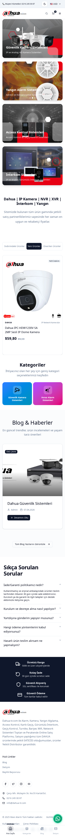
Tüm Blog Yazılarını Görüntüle (30, 544)
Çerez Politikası (30, 823)
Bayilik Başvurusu (11, 772)
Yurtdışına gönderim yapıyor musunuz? (29, 618)
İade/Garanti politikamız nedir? (23, 585)
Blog (4, 762)
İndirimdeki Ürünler (14, 246)
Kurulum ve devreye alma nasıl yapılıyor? (30, 609)
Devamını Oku (21, 517)
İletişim (6, 767)
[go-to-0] (30, 98)
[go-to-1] (32, 98)
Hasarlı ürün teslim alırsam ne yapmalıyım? (23, 643)
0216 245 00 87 (28, 4)
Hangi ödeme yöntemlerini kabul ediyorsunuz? (25, 629)
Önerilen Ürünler (52, 246)
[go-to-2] (35, 98)
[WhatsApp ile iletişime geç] (58, 818)
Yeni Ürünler (34, 246)
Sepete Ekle (35, 347)
